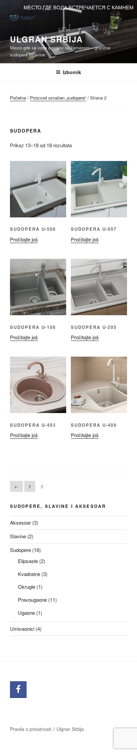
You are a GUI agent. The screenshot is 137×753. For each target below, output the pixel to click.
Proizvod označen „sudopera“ (58, 98)
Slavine (18, 536)
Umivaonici (22, 628)
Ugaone (26, 612)
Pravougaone (32, 599)
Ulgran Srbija (46, 39)
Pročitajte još (24, 239)
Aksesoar (20, 522)
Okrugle (26, 586)
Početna (18, 98)
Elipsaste (28, 560)
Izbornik (72, 72)
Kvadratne (29, 573)
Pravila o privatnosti (30, 729)
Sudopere (20, 549)
